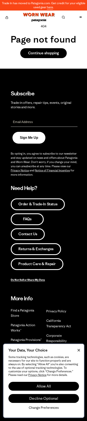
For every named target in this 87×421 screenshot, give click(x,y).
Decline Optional (43, 398)
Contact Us (27, 234)
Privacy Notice (20, 170)
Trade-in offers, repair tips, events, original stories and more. (41, 105)
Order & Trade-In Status (37, 204)
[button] (6, 16)
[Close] (78, 350)
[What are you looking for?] (63, 17)
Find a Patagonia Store (22, 313)
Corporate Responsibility (56, 338)
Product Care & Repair (37, 264)
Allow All (44, 386)
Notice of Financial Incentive (52, 170)
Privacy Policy (56, 311)
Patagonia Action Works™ (23, 327)
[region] (43, 381)
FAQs (27, 219)
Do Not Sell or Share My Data (28, 279)
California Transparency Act (58, 323)
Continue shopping (43, 53)
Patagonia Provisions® (26, 340)
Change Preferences (44, 407)
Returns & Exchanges (35, 249)
